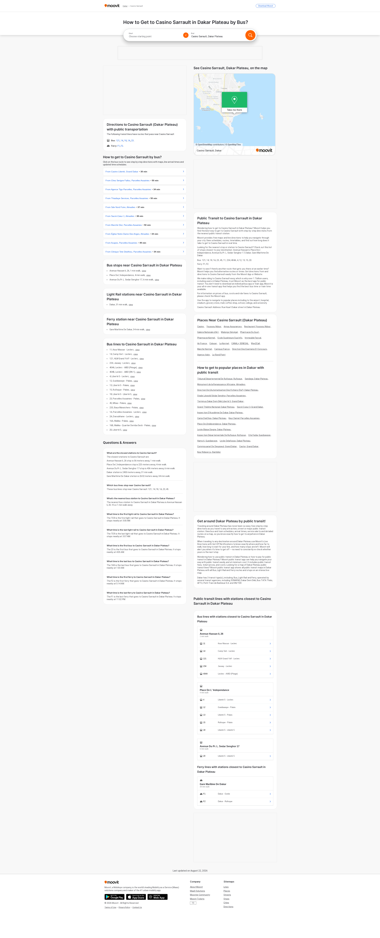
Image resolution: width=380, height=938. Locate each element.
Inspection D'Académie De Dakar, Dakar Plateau (220, 412)
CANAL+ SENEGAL (239, 343)
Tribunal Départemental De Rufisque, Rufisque (219, 379)
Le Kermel (224, 343)
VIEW (144, 271)
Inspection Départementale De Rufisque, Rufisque (221, 435)
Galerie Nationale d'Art (207, 332)
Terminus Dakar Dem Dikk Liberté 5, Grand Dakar (220, 401)
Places (227, 891)
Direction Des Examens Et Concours (249, 349)
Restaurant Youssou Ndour (257, 326)
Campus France (221, 349)
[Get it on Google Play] (114, 897)
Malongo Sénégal (229, 332)
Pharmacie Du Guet (249, 332)
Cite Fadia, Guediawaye (259, 435)
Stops (226, 899)
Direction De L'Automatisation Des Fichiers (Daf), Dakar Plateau (227, 390)
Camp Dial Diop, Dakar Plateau (211, 418)
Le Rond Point (218, 355)
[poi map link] (235, 114)
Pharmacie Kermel (206, 338)
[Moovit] (111, 6)
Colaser (213, 343)
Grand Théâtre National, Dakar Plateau (215, 407)
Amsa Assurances (233, 326)
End (192, 33)
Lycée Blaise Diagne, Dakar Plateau (214, 429)
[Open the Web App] (158, 897)
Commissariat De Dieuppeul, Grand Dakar (217, 446)
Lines (226, 887)
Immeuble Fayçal (253, 338)
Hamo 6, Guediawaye (207, 441)
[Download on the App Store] (136, 897)
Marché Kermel (204, 349)
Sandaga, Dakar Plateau (256, 379)
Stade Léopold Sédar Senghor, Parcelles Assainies (221, 395)
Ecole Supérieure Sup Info (230, 338)
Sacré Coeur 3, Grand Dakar (250, 407)
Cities (226, 902)
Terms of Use (110, 907)
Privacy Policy (124, 907)
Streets (227, 895)
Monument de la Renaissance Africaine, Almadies (221, 384)
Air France (202, 343)
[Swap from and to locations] (186, 35)
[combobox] (155, 36)
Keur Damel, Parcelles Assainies (244, 418)
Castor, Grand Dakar (248, 446)
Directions (228, 906)
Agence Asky (203, 355)
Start (131, 33)
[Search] (250, 35)
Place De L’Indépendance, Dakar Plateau (216, 424)
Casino (200, 326)
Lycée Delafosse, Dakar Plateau (235, 441)
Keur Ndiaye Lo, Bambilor (209, 452)
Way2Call (255, 343)
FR (193, 903)
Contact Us (137, 907)
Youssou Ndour (213, 326)
